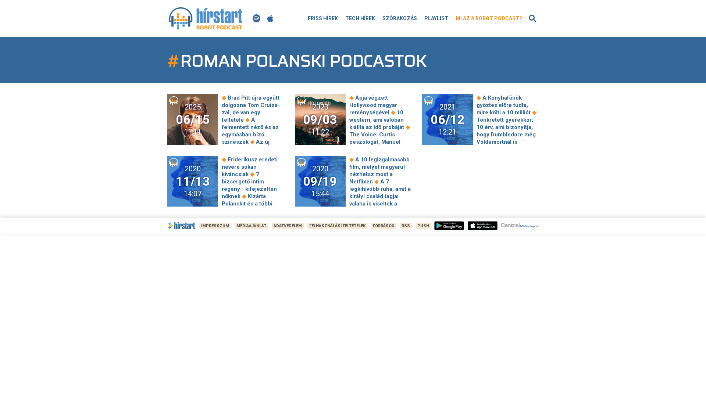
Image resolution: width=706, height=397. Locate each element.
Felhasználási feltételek (337, 225)
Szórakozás (399, 18)
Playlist (436, 18)
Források (383, 225)
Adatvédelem (288, 225)
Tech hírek (360, 18)
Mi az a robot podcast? (489, 18)
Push (423, 225)
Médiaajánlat (251, 225)
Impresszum (215, 225)
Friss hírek (323, 18)
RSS (406, 225)
